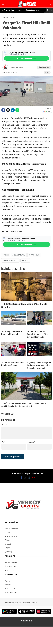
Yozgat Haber (26, 621)
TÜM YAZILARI (43, 67)
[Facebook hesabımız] (21, 477)
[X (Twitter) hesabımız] (25, 477)
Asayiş (47, 72)
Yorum (5, 425)
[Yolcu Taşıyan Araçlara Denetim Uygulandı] (13, 319)
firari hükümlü (19, 255)
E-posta (31, 442)
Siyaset (8, 544)
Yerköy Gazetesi (16, 67)
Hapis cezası (35, 255)
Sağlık (7, 548)
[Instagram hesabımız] (29, 477)
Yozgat (26, 260)
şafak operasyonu (11, 260)
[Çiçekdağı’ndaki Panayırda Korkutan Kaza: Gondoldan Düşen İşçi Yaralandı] (39, 350)
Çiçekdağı (8, 552)
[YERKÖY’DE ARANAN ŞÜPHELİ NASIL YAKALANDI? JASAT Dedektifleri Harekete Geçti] (26, 386)
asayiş (6, 255)
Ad (3, 442)
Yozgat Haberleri (11, 536)
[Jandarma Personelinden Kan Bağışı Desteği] (13, 350)
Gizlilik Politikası (11, 592)
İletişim (8, 585)
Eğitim (7, 540)
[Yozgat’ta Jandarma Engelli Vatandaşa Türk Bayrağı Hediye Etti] (39, 319)
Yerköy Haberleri (11, 529)
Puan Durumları (11, 566)
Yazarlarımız (10, 570)
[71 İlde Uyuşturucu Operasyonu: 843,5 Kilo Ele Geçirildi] (26, 286)
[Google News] (47, 111)
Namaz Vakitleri (11, 562)
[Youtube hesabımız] (33, 477)
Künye (7, 581)
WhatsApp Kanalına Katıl (26, 58)
